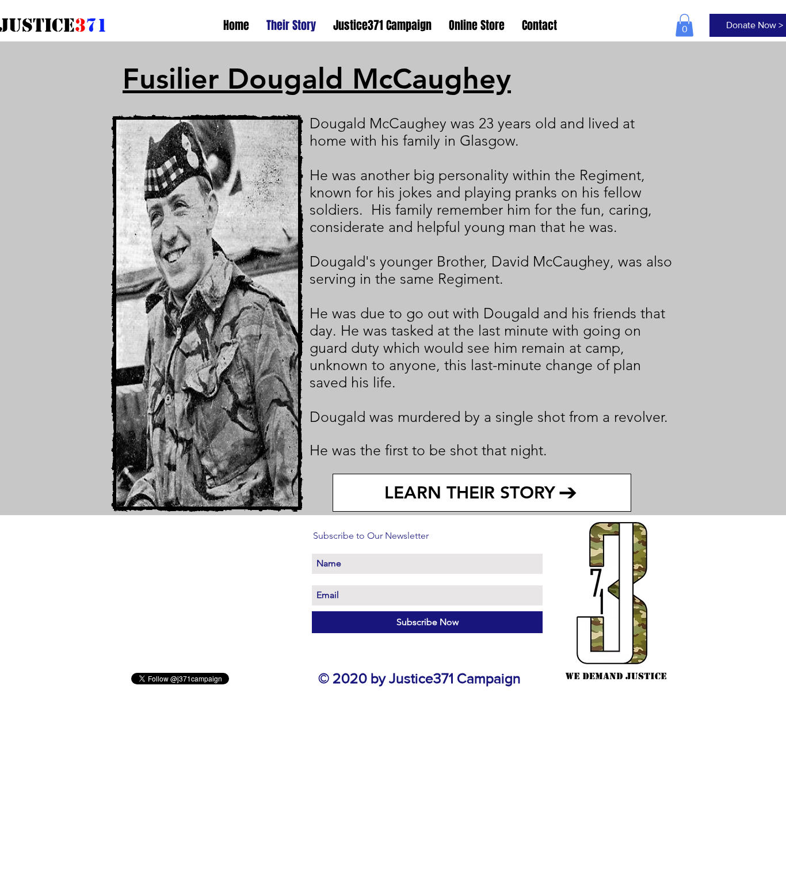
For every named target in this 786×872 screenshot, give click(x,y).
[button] (684, 25)
